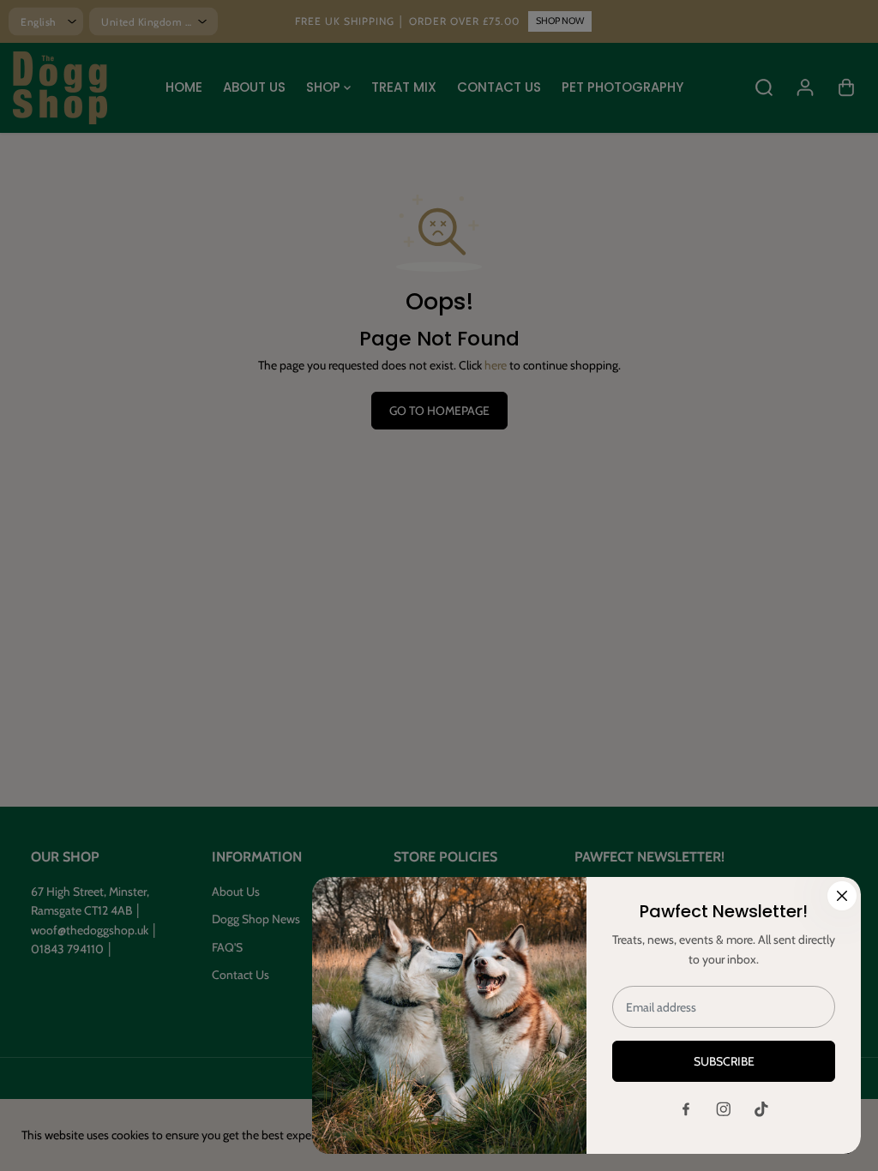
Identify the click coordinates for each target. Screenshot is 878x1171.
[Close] (842, 896)
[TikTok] (761, 1109)
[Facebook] (686, 1109)
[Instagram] (724, 1109)
